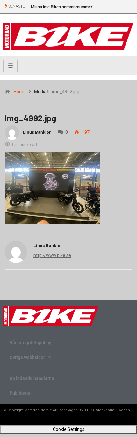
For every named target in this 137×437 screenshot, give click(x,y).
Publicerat (20, 393)
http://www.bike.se (52, 255)
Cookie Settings (68, 429)
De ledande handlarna (32, 378)
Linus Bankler (37, 132)
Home (20, 91)
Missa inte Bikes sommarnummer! (62, 6)
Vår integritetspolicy (30, 342)
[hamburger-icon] (10, 66)
